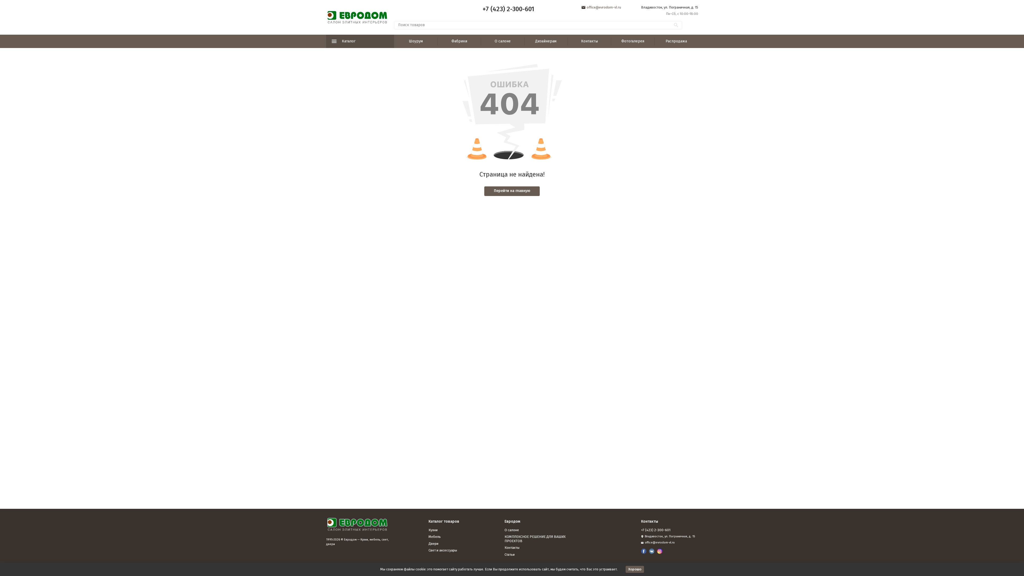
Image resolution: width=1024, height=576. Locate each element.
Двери (433, 544)
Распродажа (676, 41)
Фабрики (459, 41)
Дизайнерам (546, 41)
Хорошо (634, 569)
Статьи (510, 555)
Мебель (435, 537)
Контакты (589, 41)
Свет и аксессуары (443, 550)
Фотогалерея (632, 41)
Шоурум (416, 41)
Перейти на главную (512, 191)
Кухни (433, 530)
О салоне (503, 41)
